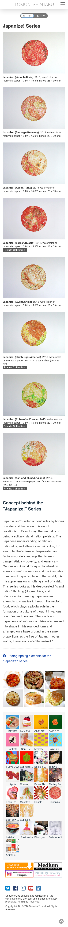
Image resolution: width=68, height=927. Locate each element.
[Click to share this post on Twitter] (9, 888)
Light (29, 15)
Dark (42, 15)
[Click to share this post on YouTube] (32, 888)
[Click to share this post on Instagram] (24, 888)
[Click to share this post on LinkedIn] (40, 888)
